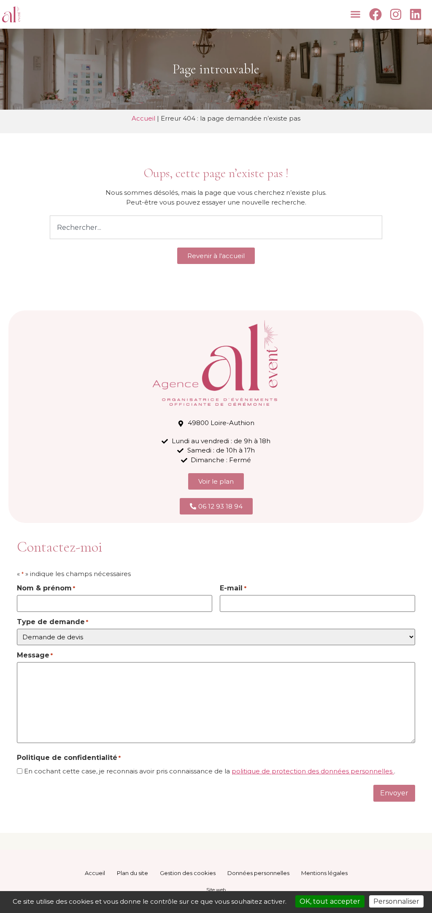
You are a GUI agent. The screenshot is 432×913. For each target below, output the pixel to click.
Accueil (143, 118)
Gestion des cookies (188, 873)
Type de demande (52, 622)
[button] (356, 14)
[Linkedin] (417, 14)
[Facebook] (376, 14)
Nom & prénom (46, 588)
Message (35, 655)
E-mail (233, 588)
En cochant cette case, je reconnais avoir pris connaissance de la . (209, 771)
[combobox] (216, 227)
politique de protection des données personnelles (313, 771)
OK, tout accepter (330, 901)
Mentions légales (324, 873)
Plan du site (132, 873)
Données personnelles (258, 873)
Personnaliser (396, 901)
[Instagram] (397, 14)
